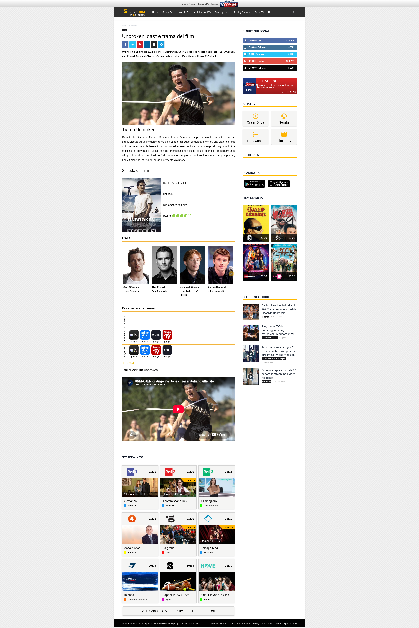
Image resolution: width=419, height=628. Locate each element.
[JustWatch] (128, 363)
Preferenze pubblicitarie (285, 623)
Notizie (265, 317)
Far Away (266, 381)
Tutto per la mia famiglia (273, 358)
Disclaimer (267, 623)
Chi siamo (213, 623)
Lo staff (223, 623)
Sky (180, 611)
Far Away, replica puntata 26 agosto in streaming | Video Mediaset (279, 374)
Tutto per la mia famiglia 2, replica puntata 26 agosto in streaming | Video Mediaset (279, 351)
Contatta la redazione (240, 623)
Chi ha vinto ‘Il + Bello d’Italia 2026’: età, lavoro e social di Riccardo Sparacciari (279, 309)
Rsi (212, 611)
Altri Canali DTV (155, 611)
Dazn (196, 611)
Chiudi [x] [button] (247, 159)
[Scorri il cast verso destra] (231, 274)
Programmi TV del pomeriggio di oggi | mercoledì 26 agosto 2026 (278, 330)
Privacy (256, 623)
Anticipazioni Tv (269, 337)
